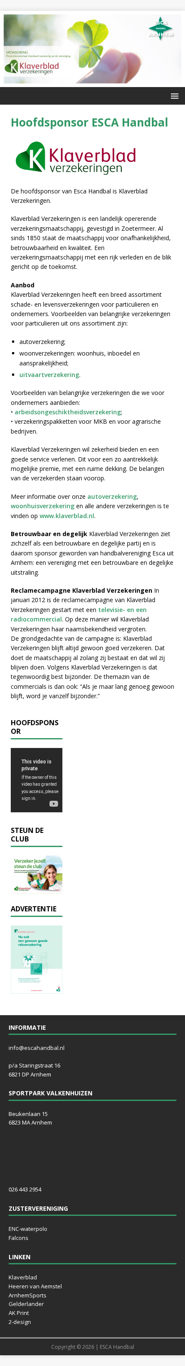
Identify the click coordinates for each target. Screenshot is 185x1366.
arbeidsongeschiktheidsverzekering (68, 412)
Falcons (18, 1238)
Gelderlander (26, 1304)
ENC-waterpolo (28, 1229)
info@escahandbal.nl (37, 1048)
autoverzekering (112, 496)
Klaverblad (23, 1277)
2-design (20, 1322)
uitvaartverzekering (49, 375)
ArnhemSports (27, 1295)
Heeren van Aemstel (35, 1286)
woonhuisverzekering (42, 506)
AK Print (19, 1313)
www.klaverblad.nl (67, 516)
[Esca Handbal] (92, 82)
